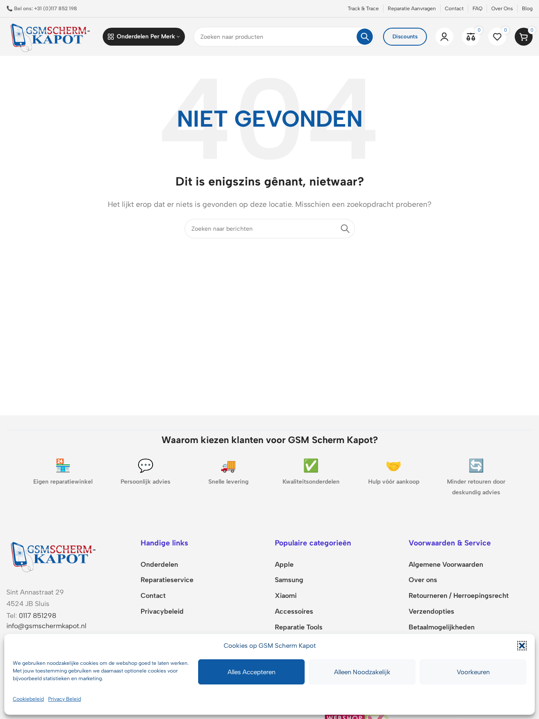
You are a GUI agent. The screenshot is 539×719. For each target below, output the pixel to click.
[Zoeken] (365, 37)
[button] (522, 645)
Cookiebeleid (28, 699)
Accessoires (294, 611)
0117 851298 (37, 616)
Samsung (289, 580)
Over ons (423, 580)
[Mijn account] (444, 36)
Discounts (405, 36)
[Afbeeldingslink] (53, 555)
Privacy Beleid (64, 699)
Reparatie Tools (299, 627)
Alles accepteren (251, 672)
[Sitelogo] (50, 36)
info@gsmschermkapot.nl (46, 626)
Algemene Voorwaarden (446, 564)
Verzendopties (431, 611)
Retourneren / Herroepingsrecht (459, 595)
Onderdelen (159, 564)
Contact (153, 595)
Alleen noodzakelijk (362, 672)
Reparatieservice (167, 580)
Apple (284, 564)
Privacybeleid (162, 611)
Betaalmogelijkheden (442, 627)
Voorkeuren (473, 672)
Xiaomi (286, 595)
